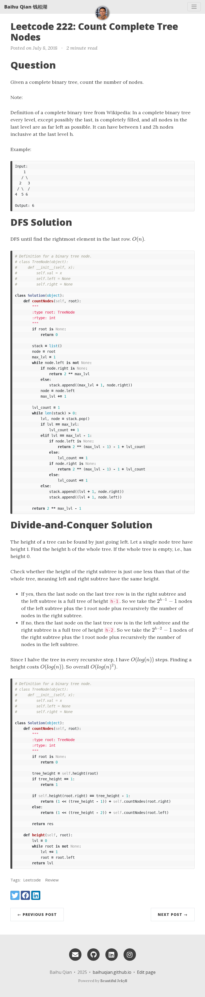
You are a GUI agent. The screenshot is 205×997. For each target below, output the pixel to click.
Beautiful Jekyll (113, 980)
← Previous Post (37, 914)
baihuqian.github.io (112, 972)
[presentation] (138, 239)
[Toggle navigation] (194, 6)
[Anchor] (47, 36)
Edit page (146, 972)
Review (52, 880)
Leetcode (32, 880)
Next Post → (173, 914)
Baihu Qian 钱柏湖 (25, 6)
